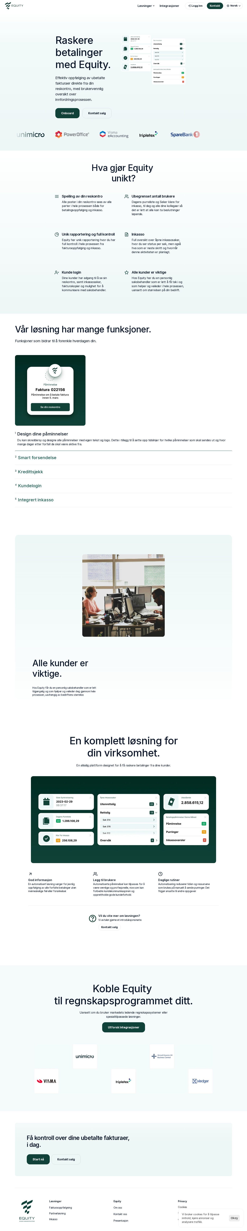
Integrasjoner (169, 6)
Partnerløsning (57, 1213)
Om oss (118, 1207)
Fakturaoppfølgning (60, 1207)
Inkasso (53, 1219)
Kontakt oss (120, 1214)
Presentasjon (121, 1220)
